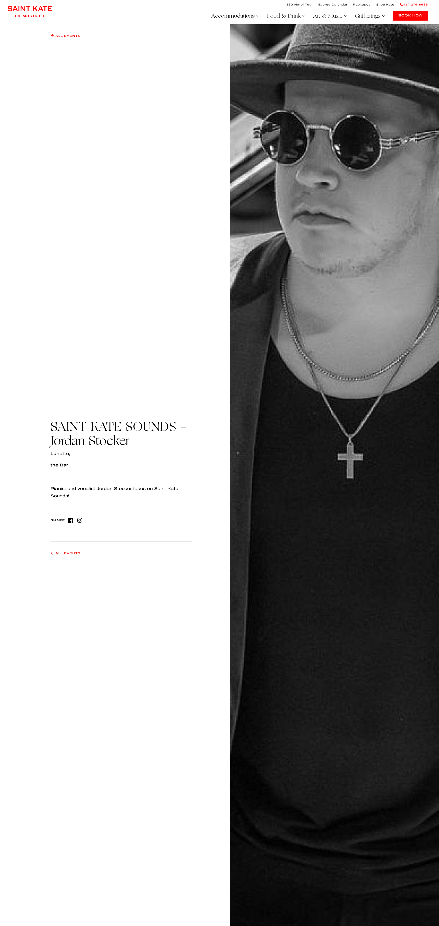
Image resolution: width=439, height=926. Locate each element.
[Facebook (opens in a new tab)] (70, 520)
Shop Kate (385, 4)
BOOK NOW (410, 15)
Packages (362, 4)
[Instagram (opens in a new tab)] (79, 520)
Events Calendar (333, 4)
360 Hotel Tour (299, 4)
